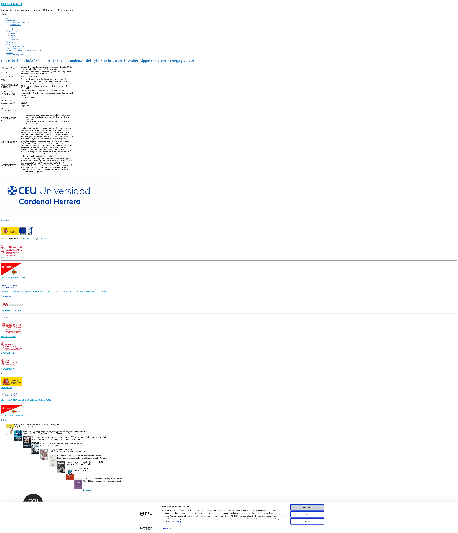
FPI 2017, (13, 400)
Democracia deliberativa (19, 23)
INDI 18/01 (20, 292)
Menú (4, 14)
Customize (306, 514)
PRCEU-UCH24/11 (75, 292)
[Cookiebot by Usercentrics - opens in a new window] (146, 528)
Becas (12, 35)
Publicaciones (11, 42)
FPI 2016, (5, 400)
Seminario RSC (16, 48)
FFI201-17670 (43, 239)
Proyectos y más (12, 31)
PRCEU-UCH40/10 (88, 292)
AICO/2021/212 (7, 257)
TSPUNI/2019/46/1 (8, 337)
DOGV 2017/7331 (8, 353)
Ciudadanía (14, 27)
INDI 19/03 (12, 292)
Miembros (14, 29)
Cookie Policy (175, 522)
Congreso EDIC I (17, 46)
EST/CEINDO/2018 (26, 400)
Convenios (14, 40)
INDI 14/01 (51, 292)
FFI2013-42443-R (29, 239)
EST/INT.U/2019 (22, 415)
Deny (307, 521)
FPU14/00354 (6, 388)
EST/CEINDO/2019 (43, 400)
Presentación (10, 20)
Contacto (9, 53)
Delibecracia (11, 4)
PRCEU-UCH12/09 (101, 292)
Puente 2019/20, (6, 277)
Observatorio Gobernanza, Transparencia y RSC (24, 50)
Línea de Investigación (14, 55)
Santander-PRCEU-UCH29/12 (20, 277)
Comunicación (15, 25)
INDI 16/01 (35, 292)
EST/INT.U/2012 (8, 415)
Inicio (8, 18)
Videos (8, 44)
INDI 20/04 (4, 292)
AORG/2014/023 (7, 369)
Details (165, 528)
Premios (13, 38)
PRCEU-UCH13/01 (62, 292)
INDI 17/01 (28, 292)
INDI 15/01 (43, 292)
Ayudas (13, 33)
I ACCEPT (307, 507)
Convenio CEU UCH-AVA (12, 310)
